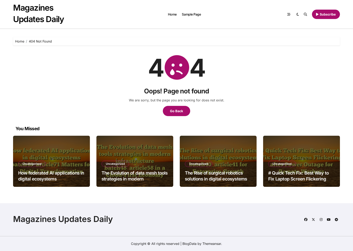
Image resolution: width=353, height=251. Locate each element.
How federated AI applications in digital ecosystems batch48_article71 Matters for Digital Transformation (51, 181)
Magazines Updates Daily (63, 219)
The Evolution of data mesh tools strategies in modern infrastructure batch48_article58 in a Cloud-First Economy (135, 181)
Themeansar (211, 244)
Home (172, 14)
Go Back (176, 111)
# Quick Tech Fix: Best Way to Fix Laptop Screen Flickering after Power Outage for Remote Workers (299, 181)
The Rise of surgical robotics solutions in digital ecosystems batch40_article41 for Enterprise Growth (217, 181)
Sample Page (191, 14)
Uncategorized (31, 163)
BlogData (189, 244)
